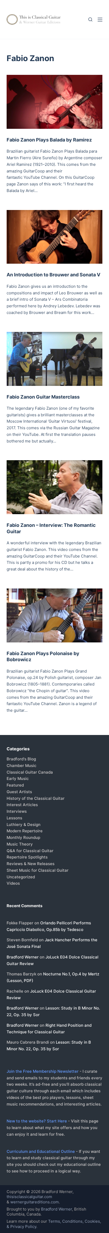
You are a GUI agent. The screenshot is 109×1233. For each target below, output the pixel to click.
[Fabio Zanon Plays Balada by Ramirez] (55, 102)
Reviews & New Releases (30, 863)
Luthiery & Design (23, 824)
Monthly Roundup (23, 837)
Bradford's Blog (21, 758)
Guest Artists (19, 791)
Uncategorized (21, 876)
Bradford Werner (23, 957)
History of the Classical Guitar (36, 798)
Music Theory (20, 844)
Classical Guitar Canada (30, 772)
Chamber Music (22, 765)
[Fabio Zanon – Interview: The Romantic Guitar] (55, 487)
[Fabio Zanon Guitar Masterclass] (55, 359)
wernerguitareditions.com (34, 1201)
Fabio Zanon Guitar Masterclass (43, 397)
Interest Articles (22, 804)
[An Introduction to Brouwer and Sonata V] (55, 237)
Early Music (18, 778)
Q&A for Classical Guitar (30, 850)
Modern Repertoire (25, 830)
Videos (13, 883)
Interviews (17, 811)
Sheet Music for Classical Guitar (38, 870)
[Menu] (100, 19)
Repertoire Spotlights (27, 857)
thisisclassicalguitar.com (29, 1196)
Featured (15, 785)
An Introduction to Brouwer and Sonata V (53, 274)
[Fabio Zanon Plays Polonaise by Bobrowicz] (55, 615)
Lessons (14, 817)
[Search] (90, 19)
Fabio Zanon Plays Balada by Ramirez (49, 140)
